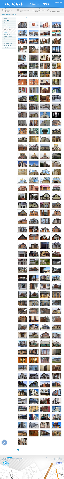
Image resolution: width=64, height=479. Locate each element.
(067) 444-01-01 (36, 3)
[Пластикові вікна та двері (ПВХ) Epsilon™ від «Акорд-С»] (13, 5)
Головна (5, 18)
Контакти (6, 47)
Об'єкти (5, 32)
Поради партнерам (8, 41)
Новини (5, 22)
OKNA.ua (60, 463)
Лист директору (7, 45)
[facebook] (18, 450)
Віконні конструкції (7, 29)
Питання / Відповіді (8, 43)
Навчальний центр (8, 36)
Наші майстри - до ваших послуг (55, 11)
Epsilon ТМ (60, 462)
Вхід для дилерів (59, 2)
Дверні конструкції (7, 30)
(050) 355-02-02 (36, 4)
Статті (5, 38)
